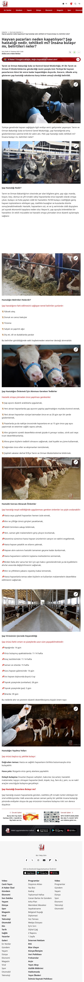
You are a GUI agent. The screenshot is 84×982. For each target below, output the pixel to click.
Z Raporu (32, 933)
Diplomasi (33, 915)
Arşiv (30, 961)
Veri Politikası (35, 954)
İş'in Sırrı (32, 926)
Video (4, 880)
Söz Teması (33, 919)
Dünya (38, 10)
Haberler (4, 32)
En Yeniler (7, 10)
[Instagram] (38, 860)
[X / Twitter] (32, 860)
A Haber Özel (8, 887)
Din (3, 926)
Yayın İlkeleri (34, 975)
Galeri (5, 940)
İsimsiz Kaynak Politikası (40, 978)
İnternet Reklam (36, 940)
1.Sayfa (31, 936)
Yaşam (29, 10)
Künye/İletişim (35, 951)
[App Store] (42, 830)
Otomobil (6, 922)
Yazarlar (6, 936)
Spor (69, 10)
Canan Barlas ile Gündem (40, 898)
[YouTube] (44, 860)
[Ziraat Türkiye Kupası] (71, 3)
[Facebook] (26, 860)
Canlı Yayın (7, 884)
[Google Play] (57, 830)
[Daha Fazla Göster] (79, 52)
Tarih (4, 929)
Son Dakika (7, 898)
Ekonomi (49, 10)
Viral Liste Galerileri (16, 32)
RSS (30, 944)
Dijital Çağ (33, 929)
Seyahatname (34, 908)
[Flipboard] (50, 860)
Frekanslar (33, 958)
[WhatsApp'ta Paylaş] (74, 52)
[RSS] (56, 860)
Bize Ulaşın (33, 947)
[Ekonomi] (55, 4)
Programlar (33, 880)
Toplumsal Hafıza (36, 894)
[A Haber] (4, 3)
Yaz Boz (31, 887)
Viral (4, 915)
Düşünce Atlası (35, 884)
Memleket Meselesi (37, 905)
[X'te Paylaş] (70, 52)
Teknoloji (6, 919)
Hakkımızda (34, 971)
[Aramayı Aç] (75, 3)
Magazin (60, 10)
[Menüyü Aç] (79, 3)
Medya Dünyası (35, 922)
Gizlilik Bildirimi (35, 968)
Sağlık (5, 933)
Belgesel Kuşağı (35, 912)
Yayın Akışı (33, 964)
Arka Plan (32, 901)
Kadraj (31, 891)
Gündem (19, 10)
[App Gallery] (71, 830)
